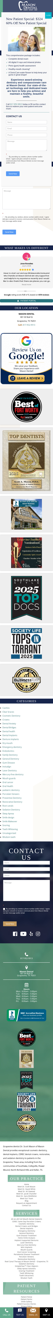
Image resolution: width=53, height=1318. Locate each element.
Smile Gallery (26, 1301)
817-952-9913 (29, 325)
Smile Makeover (9, 821)
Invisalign (6, 766)
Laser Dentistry (9, 770)
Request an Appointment (26, 1203)
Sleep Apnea (8, 813)
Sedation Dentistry (11, 809)
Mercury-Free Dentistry (26, 1245)
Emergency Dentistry (26, 1231)
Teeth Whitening (10, 829)
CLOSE (48, 15)
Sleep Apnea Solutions (26, 1268)
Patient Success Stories (26, 1304)
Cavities (6, 708)
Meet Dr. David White (26, 1189)
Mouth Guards (27, 1250)
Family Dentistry (10, 755)
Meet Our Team (26, 1198)
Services (26, 1213)
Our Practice (26, 1178)
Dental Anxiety (9, 723)
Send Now (9, 232)
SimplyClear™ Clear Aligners (26, 1266)
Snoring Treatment (26, 1271)
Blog (26, 1201)
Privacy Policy (26, 1306)
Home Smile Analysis (26, 1238)
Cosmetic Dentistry (11, 715)
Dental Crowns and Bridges (26, 1226)
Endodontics (8, 751)
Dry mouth (7, 743)
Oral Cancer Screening (26, 1252)
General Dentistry (10, 758)
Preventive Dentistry (11, 798)
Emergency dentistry (12, 747)
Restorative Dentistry (12, 801)
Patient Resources (27, 1288)
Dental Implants (9, 735)
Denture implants (10, 739)
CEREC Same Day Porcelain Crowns (26, 1221)
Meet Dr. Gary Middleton (26, 1196)
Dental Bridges (9, 727)
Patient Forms (26, 1299)
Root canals (7, 805)
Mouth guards (9, 778)
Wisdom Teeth (26, 1278)
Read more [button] (26, 285)
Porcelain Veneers (10, 794)
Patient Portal (26, 1297)
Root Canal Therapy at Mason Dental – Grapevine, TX (26, 1261)
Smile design (8, 817)
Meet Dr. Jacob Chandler (26, 1194)
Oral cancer (7, 782)
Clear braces (8, 711)
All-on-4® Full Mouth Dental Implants (26, 1219)
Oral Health (7, 786)
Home (26, 1184)
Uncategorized (9, 833)
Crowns (5, 719)
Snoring (6, 825)
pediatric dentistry (11, 790)
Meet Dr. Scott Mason (26, 1186)
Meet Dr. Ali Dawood (26, 1191)
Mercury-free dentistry (12, 774)
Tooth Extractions (26, 1275)
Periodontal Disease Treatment (26, 1254)
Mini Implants (26, 1247)
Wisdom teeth (9, 837)
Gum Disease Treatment (26, 1235)
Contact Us (26, 1205)
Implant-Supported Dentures (26, 1240)
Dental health (8, 731)
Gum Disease (8, 762)
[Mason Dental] (28, 5)
